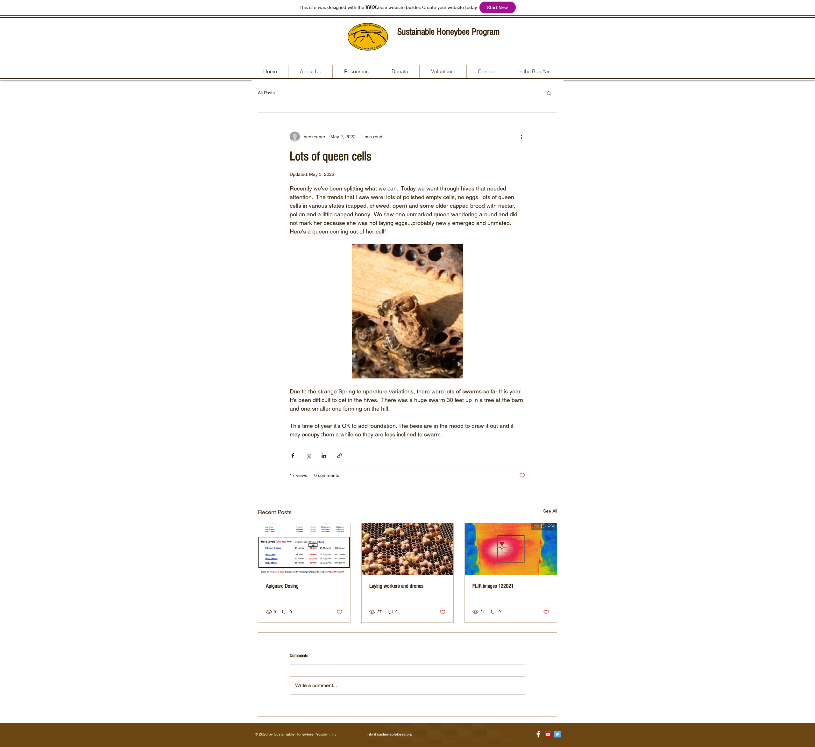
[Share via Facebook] (293, 456)
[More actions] (521, 136)
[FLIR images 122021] (511, 549)
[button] (549, 93)
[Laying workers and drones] (408, 549)
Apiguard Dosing (282, 586)
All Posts (266, 92)
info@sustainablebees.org (389, 734)
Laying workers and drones (396, 586)
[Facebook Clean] (538, 734)
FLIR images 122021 (493, 586)
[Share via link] (340, 456)
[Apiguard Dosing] (304, 549)
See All (550, 511)
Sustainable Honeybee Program (448, 31)
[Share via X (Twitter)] (308, 456)
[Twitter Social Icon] (557, 734)
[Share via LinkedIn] (324, 456)
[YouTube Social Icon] (548, 734)
